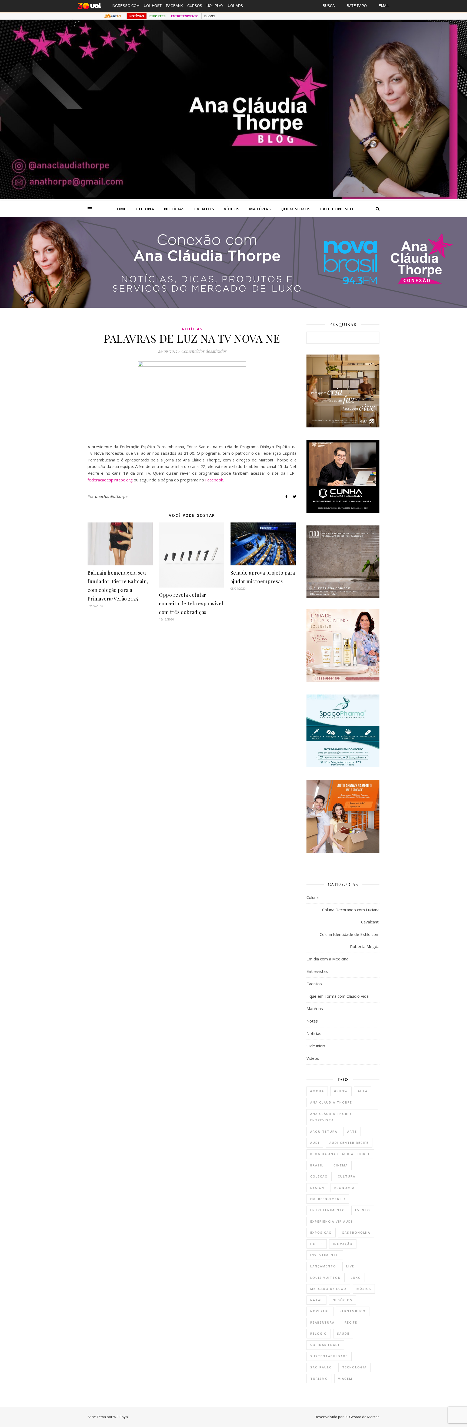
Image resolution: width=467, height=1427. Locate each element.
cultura (346, 1176)
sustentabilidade (329, 1356)
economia (344, 1188)
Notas (312, 1021)
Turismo (319, 1379)
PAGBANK (174, 6)
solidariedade (325, 1345)
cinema (340, 1165)
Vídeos (231, 208)
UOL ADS (235, 6)
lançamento (323, 1266)
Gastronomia (356, 1232)
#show (341, 1091)
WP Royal (121, 1416)
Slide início (315, 1045)
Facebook (214, 480)
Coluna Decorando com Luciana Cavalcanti (350, 916)
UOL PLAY (215, 6)
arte (352, 1131)
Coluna (145, 208)
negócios (342, 1300)
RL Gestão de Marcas (362, 1416)
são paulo (321, 1367)
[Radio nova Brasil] (233, 306)
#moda (317, 1091)
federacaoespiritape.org (110, 480)
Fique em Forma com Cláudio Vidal (337, 996)
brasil (316, 1165)
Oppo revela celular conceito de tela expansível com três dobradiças (191, 603)
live (350, 1266)
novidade (320, 1311)
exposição (321, 1232)
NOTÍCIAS (136, 16)
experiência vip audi (331, 1221)
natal (316, 1300)
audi (314, 1143)
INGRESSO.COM (125, 6)
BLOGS (209, 16)
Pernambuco (353, 1311)
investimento (324, 1255)
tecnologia (354, 1367)
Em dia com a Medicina (327, 959)
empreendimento (327, 1199)
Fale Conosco (336, 208)
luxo (356, 1278)
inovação (343, 1244)
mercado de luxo (328, 1289)
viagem (345, 1379)
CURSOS (194, 6)
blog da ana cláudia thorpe (340, 1154)
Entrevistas (317, 971)
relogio (318, 1333)
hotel (316, 1244)
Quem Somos (296, 208)
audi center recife (349, 1143)
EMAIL (384, 6)
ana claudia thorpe (331, 1102)
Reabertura (322, 1322)
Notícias (174, 208)
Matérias (260, 208)
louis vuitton (325, 1278)
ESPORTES (157, 16)
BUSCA (329, 6)
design (317, 1188)
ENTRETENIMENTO (185, 16)
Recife (351, 1322)
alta (363, 1091)
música (363, 1289)
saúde (343, 1333)
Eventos (204, 208)
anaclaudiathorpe (111, 496)
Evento (362, 1210)
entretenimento (327, 1210)
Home (120, 208)
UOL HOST (153, 6)
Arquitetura (323, 1131)
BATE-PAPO (357, 6)
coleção (319, 1176)
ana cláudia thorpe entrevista (331, 1117)
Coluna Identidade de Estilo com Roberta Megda (349, 940)
